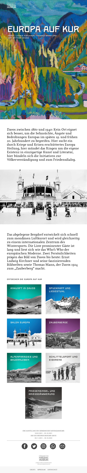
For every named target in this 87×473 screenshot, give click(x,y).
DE (74, 4)
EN (79, 4)
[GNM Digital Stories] (11, 5)
